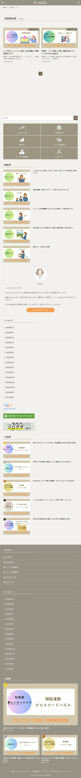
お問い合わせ (55, 771)
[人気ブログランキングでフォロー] (18, 418)
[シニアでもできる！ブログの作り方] (40, 2)
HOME (13, 771)
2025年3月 (10, 362)
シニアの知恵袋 (12, 572)
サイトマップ (66, 771)
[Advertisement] (40, 97)
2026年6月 (10, 332)
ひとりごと (10, 582)
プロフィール (45, 771)
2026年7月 (10, 327)
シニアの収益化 (12, 567)
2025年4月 (10, 357)
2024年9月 (10, 392)
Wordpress (10, 562)
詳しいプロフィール (40, 310)
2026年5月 (10, 337)
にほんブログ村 (9, 409)
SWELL (9, 557)
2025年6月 (10, 347)
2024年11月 (10, 382)
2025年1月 (10, 372)
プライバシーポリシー (24, 771)
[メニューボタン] (78, 2)
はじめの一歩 (11, 577)
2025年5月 (10, 352)
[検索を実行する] (76, 118)
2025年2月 (10, 367)
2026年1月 (10, 342)
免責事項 (36, 771)
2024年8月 (10, 397)
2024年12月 (10, 377)
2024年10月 (10, 387)
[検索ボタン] (2, 2)
